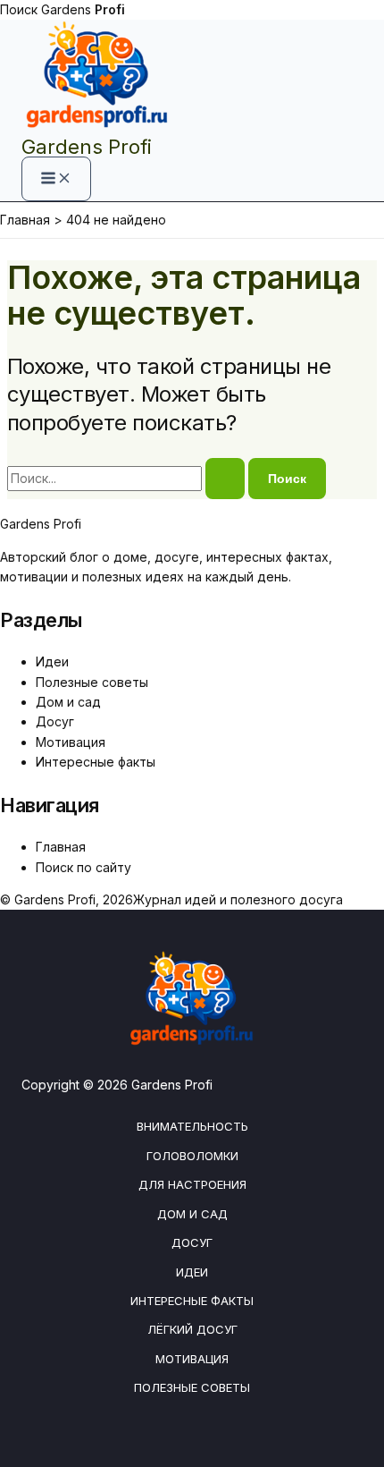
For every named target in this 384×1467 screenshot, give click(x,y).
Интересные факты (95, 761)
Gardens (83, 9)
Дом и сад (68, 701)
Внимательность (192, 1126)
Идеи (52, 661)
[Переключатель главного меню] (56, 179)
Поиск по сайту (83, 867)
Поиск (19, 9)
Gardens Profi (86, 146)
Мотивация (70, 742)
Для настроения (192, 1184)
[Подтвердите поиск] (225, 478)
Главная (61, 846)
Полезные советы (92, 682)
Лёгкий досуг (192, 1329)
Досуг (55, 721)
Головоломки (192, 1156)
